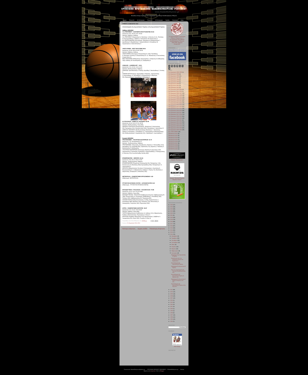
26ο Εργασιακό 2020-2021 (175, 120)
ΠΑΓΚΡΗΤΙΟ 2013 (173, 135)
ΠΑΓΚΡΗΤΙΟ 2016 (173, 141)
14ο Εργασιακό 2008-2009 (175, 97)
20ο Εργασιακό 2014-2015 (175, 108)
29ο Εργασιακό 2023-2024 (175, 125)
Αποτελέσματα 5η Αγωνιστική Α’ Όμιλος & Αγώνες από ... (177, 276)
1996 (171, 317)
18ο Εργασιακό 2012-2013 (175, 104)
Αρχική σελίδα (142, 229)
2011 (171, 289)
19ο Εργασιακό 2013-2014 (175, 106)
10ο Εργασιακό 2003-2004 (175, 89)
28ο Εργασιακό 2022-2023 (175, 124)
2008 (171, 296)
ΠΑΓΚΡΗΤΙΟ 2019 (173, 147)
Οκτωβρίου (174, 240)
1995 (171, 319)
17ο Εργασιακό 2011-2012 (133, 223)
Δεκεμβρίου (174, 236)
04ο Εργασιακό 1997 (173, 78)
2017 (171, 223)
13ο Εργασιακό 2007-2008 (175, 95)
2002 (171, 304)
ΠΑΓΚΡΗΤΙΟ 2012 (173, 133)
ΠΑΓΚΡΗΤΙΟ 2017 (173, 143)
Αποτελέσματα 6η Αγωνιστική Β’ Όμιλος (177, 263)
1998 (171, 312)
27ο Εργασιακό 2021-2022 (175, 122)
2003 (171, 302)
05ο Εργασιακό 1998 (173, 79)
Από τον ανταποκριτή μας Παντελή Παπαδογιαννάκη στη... (178, 271)
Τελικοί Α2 (149, 20)
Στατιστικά (175, 20)
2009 (171, 294)
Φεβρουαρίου (175, 250)
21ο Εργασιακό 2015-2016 (175, 110)
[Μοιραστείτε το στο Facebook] (156, 221)
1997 (171, 315)
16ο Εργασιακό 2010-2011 (175, 101)
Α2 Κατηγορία (159, 20)
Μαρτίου (173, 248)
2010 (171, 291)
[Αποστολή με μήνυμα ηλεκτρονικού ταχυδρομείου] (151, 221)
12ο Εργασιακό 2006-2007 (175, 93)
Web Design (177, 346)
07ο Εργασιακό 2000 (173, 83)
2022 (171, 213)
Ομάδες (167, 20)
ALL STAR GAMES (173, 131)
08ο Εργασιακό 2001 (173, 85)
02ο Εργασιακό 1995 (173, 74)
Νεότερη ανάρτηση (128, 229)
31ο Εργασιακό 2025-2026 (175, 129)
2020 (171, 217)
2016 (171, 225)
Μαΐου (173, 244)
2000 (171, 308)
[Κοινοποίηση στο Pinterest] (157, 221)
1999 (171, 310)
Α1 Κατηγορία (140, 20)
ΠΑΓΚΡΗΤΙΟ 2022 (173, 149)
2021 (171, 215)
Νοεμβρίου (174, 238)
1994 (171, 321)
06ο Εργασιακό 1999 (173, 81)
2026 (171, 204)
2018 (171, 221)
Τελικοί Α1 (131, 20)
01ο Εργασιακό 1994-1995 (175, 72)
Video (182, 20)
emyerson (153, 371)
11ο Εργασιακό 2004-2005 (175, 91)
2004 (171, 300)
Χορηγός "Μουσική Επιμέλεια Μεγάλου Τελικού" (177, 179)
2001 (171, 306)
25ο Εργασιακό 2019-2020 (175, 118)
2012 (171, 234)
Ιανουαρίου (174, 253)
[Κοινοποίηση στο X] (154, 221)
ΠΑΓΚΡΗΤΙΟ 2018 (173, 145)
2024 (171, 209)
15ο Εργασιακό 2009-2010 (175, 99)
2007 (171, 298)
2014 (171, 230)
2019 (171, 219)
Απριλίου (173, 246)
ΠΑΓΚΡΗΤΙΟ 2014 (173, 137)
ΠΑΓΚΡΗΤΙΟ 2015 (173, 139)
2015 (171, 228)
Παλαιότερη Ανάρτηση (157, 229)
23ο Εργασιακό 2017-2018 (175, 114)
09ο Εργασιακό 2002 (173, 87)
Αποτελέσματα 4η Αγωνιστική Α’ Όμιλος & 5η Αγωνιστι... (178, 285)
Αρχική (124, 20)
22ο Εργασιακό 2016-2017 (175, 112)
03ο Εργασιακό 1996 (173, 76)
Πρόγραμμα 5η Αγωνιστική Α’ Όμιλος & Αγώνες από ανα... (178, 280)
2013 (171, 232)
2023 (171, 211)
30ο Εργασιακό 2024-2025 (175, 127)
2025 (171, 206)
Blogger (162, 371)
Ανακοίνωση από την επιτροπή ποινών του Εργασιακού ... (177, 259)
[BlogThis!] (153, 221)
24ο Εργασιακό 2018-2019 (175, 116)
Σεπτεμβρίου (174, 242)
